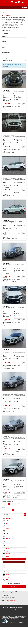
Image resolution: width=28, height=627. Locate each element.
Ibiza (4, 565)
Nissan (7, 546)
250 (19, 503)
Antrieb (3, 47)
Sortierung (4, 58)
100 (16, 503)
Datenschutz (4, 609)
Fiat (7, 533)
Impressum (20, 607)
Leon (4, 567)
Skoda (7, 572)
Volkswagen (8, 579)
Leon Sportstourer (7, 569)
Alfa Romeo (8, 518)
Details (18, 103)
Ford (7, 536)
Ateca (5, 563)
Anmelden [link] (15, 586)
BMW (7, 523)
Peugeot (8, 553)
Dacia (7, 531)
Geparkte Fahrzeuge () (15, 583)
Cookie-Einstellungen (12, 609)
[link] (24, 104)
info (3, 12)
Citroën (7, 525)
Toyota (7, 577)
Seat (7, 558)
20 (11, 503)
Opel (7, 551)
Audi (7, 520)
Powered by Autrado (22, 623)
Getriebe (4, 41)
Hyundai (8, 538)
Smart (7, 574)
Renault (7, 556)
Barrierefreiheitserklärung (12, 607)
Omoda (7, 548)
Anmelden (4, 607)
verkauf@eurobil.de (10, 600)
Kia (6, 543)
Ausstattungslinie (6, 52)
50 (13, 503)
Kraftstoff (4, 36)
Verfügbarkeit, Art (6, 30)
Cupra (7, 528)
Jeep (7, 541)
